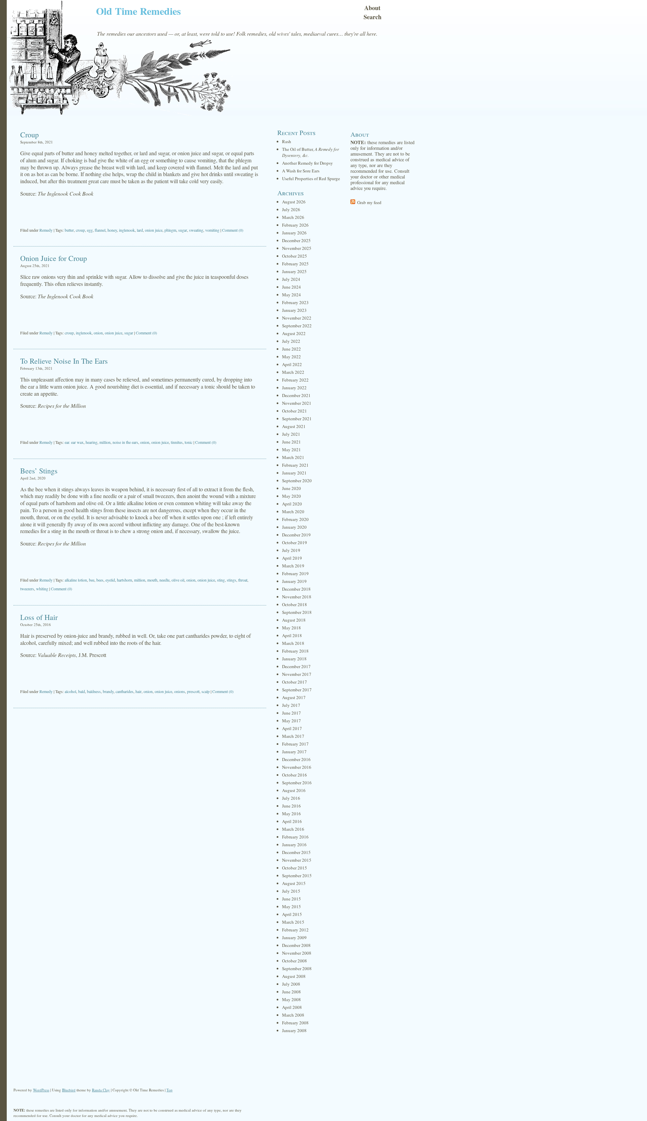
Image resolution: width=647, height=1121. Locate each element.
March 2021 (293, 457)
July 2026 (291, 209)
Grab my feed (369, 202)
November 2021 (296, 403)
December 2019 (296, 535)
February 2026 (295, 225)
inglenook (127, 230)
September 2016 (297, 783)
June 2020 (291, 488)
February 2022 (295, 380)
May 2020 (291, 496)
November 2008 (296, 953)
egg (90, 230)
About (372, 7)
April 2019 (292, 558)
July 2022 (291, 341)
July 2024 (291, 279)
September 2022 (297, 326)
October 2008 (294, 961)
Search (372, 16)
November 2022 (296, 318)
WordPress (41, 1089)
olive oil (178, 580)
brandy (108, 691)
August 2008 (294, 976)
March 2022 (293, 372)
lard (140, 230)
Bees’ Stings (39, 470)
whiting (42, 588)
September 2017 (297, 690)
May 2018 (291, 628)
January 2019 (294, 581)
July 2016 (291, 798)
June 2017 (291, 713)
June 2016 (291, 806)
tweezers (27, 588)
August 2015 (294, 883)
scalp (206, 691)
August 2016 (294, 790)
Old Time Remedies (138, 10)
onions (179, 691)
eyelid (110, 580)
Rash (286, 141)
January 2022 (294, 388)
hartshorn (124, 580)
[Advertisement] (140, 213)
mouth (152, 580)
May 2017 (291, 721)
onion (98, 332)
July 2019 (291, 550)
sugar (182, 230)
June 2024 (291, 287)
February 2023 (295, 302)
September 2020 (297, 480)
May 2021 (291, 450)
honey (112, 230)
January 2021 (294, 473)
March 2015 (293, 922)
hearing (91, 442)
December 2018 (296, 589)
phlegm (170, 230)
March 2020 (293, 511)
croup (80, 230)
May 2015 (291, 906)
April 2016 (292, 821)
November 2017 (296, 674)
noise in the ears (125, 442)
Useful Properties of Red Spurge (311, 178)
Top (169, 1089)
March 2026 (293, 217)
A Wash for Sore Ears (300, 171)
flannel (100, 230)
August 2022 (294, 333)
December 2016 (296, 759)
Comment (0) (232, 230)
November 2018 (296, 597)
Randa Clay (101, 1089)
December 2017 (296, 666)
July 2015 (291, 891)
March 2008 (293, 1015)
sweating (196, 230)
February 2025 (295, 264)
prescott (193, 691)
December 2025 (296, 240)
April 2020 (292, 504)
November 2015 (296, 860)
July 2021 (291, 434)
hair (138, 691)
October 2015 (294, 868)
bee (91, 580)
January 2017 (294, 752)
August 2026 (294, 202)
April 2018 (292, 635)
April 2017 (292, 728)
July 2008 (291, 984)
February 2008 (295, 1023)
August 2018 (294, 620)
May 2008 (291, 999)
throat (242, 580)
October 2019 (294, 542)
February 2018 (295, 651)
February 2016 (295, 837)
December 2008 (296, 945)
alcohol (70, 691)
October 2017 (294, 682)
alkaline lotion (76, 580)
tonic (188, 442)
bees (99, 580)
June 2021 (291, 442)
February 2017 (295, 744)
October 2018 (294, 604)
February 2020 (295, 519)
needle (164, 580)
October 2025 (294, 256)
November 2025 (296, 248)
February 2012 (295, 930)
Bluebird (68, 1089)
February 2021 (295, 465)
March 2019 (293, 566)
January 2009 (294, 937)
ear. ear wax (74, 442)
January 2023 (294, 310)
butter (69, 230)
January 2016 (294, 845)
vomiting (212, 230)
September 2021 (297, 419)
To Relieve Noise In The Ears (64, 361)
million (105, 442)
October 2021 (294, 411)
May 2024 (291, 295)
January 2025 (294, 271)
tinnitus (177, 442)
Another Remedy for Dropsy (307, 163)
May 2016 (291, 814)
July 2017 (291, 705)
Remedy (46, 230)
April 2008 (292, 1007)
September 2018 (297, 612)
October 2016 (294, 775)
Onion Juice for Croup (53, 258)
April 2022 (292, 364)
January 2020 (294, 527)
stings (231, 580)
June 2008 (291, 992)
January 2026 (294, 233)
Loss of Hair (39, 617)
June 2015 (291, 899)
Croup (29, 134)
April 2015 (292, 914)
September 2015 (297, 875)
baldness (94, 691)
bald (81, 691)
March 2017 (293, 736)
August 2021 (294, 426)
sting (221, 580)
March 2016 (293, 829)
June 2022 (291, 349)
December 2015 (296, 852)
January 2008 (294, 1030)
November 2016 (296, 767)
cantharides (124, 691)
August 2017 (294, 697)
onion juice (153, 230)
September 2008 (297, 968)
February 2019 (295, 573)
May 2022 (291, 357)
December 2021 (296, 395)
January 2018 (294, 659)
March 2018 (293, 643)
